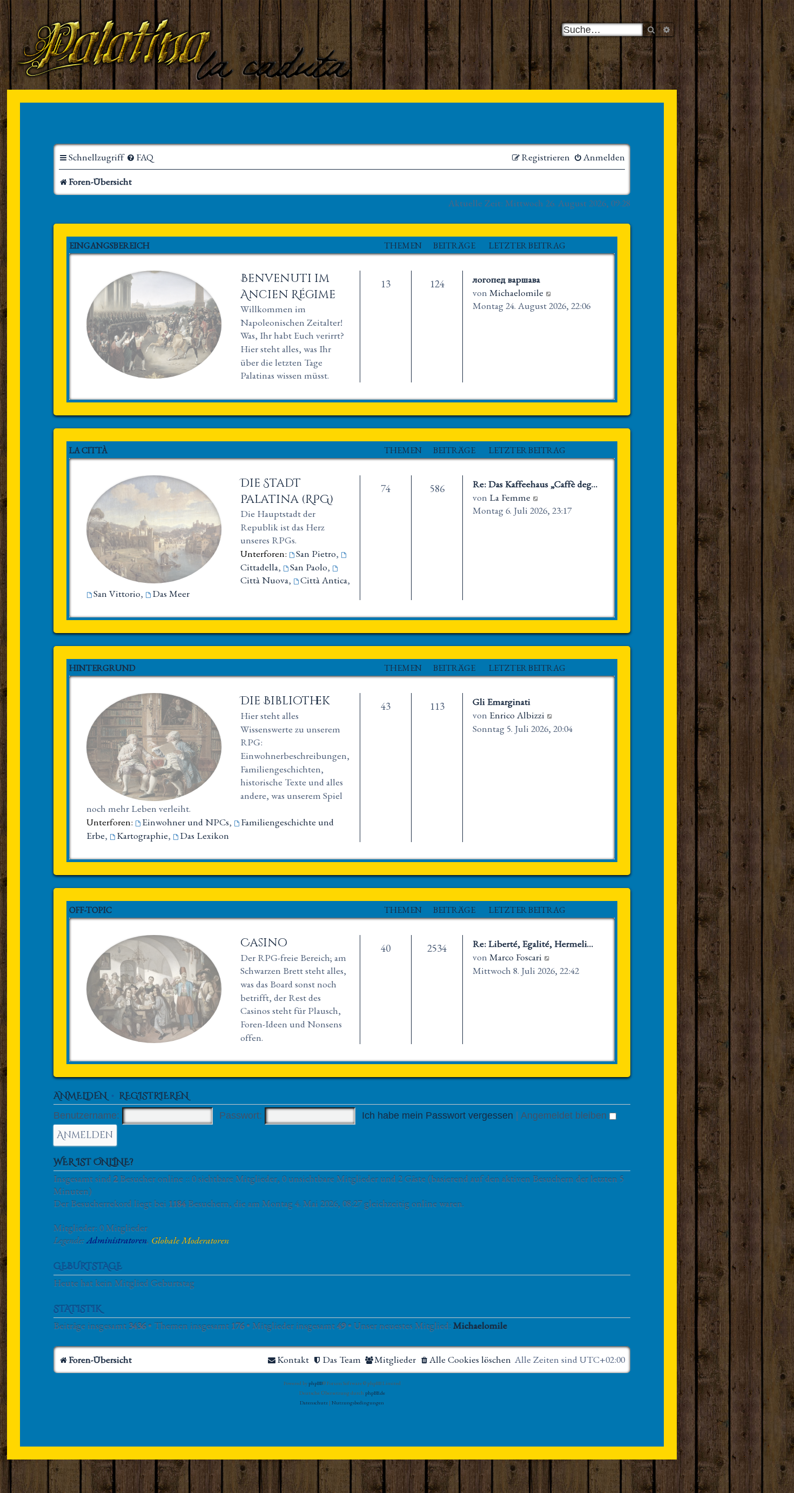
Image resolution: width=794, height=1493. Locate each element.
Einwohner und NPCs (185, 822)
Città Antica (323, 580)
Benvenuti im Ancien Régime (287, 286)
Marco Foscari (515, 957)
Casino (263, 943)
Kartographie (142, 835)
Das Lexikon (204, 835)
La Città (88, 450)
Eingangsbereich (109, 245)
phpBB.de (375, 1392)
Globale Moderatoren (190, 1240)
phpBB (315, 1383)
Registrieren (154, 1096)
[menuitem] (139, 157)
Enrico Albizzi (516, 715)
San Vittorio (116, 593)
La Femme (509, 497)
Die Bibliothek (284, 701)
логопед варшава (506, 279)
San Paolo (308, 567)
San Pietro (316, 553)
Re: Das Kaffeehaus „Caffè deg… (535, 484)
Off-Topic (90, 910)
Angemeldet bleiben (565, 1115)
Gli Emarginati (501, 701)
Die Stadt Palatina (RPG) (287, 491)
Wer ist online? (93, 1162)
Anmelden (80, 1096)
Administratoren (116, 1240)
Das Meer (171, 593)
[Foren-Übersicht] (186, 48)
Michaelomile (516, 292)
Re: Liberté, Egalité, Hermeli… (533, 943)
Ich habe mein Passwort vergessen (437, 1115)
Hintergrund (102, 668)
